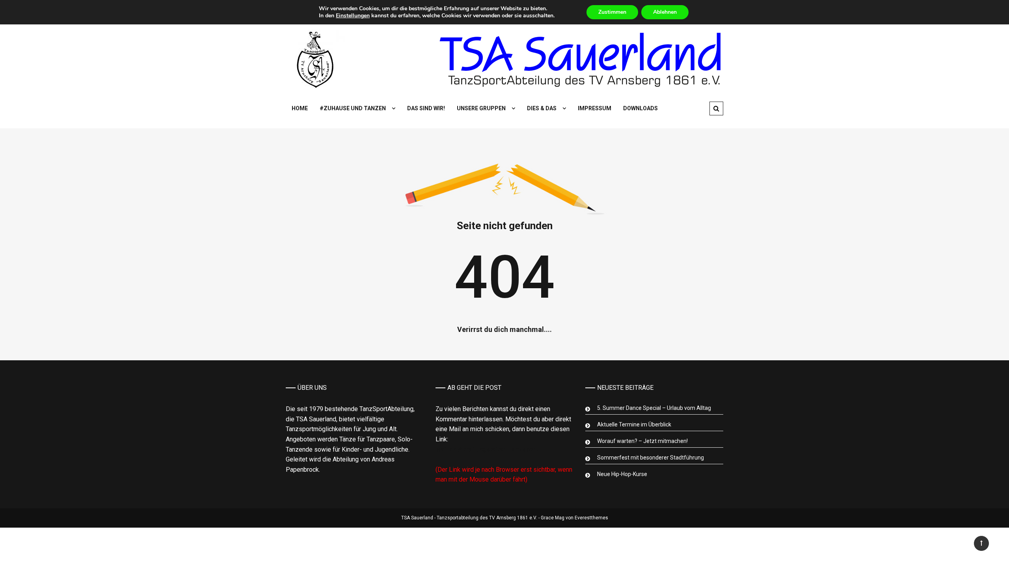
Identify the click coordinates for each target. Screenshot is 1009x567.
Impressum (594, 108)
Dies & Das (542, 108)
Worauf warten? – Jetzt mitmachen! (642, 441)
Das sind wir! (426, 108)
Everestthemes (591, 518)
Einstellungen (353, 15)
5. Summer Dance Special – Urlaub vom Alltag (654, 408)
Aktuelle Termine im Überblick (634, 424)
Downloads (640, 108)
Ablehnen (665, 12)
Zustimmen (612, 12)
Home (300, 108)
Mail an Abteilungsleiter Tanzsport (487, 449)
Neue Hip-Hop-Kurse (622, 474)
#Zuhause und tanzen (353, 108)
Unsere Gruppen (481, 108)
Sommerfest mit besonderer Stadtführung (650, 457)
